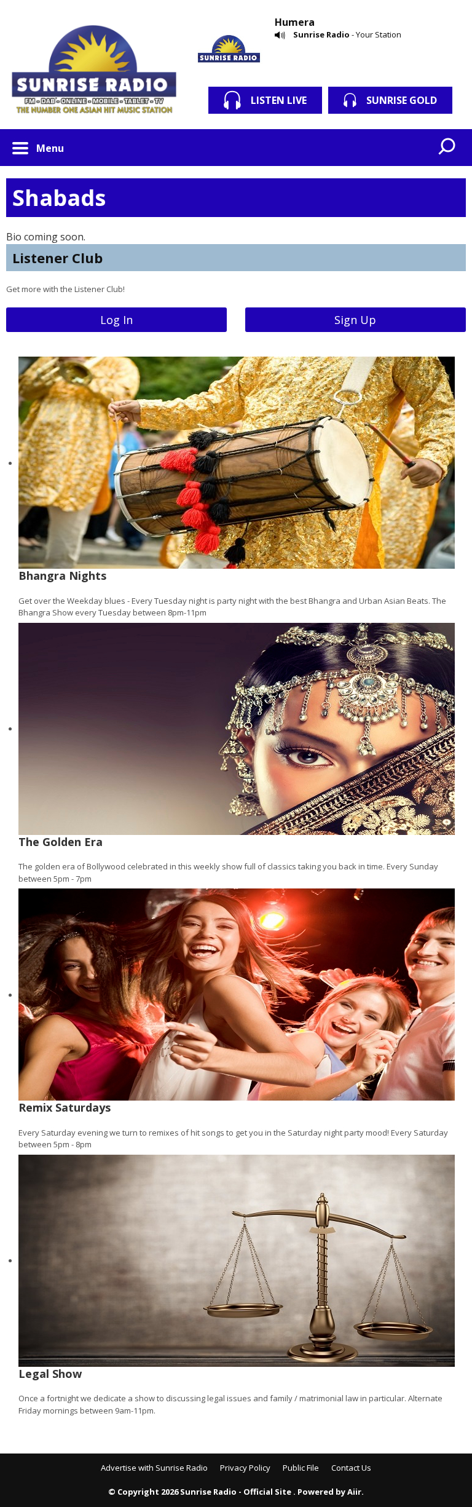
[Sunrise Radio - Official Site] (94, 71)
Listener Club (57, 257)
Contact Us (351, 1467)
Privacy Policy (245, 1467)
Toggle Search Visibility (447, 147)
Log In (116, 319)
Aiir (354, 1491)
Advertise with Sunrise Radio (154, 1467)
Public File (301, 1467)
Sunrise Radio (321, 34)
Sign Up (355, 319)
